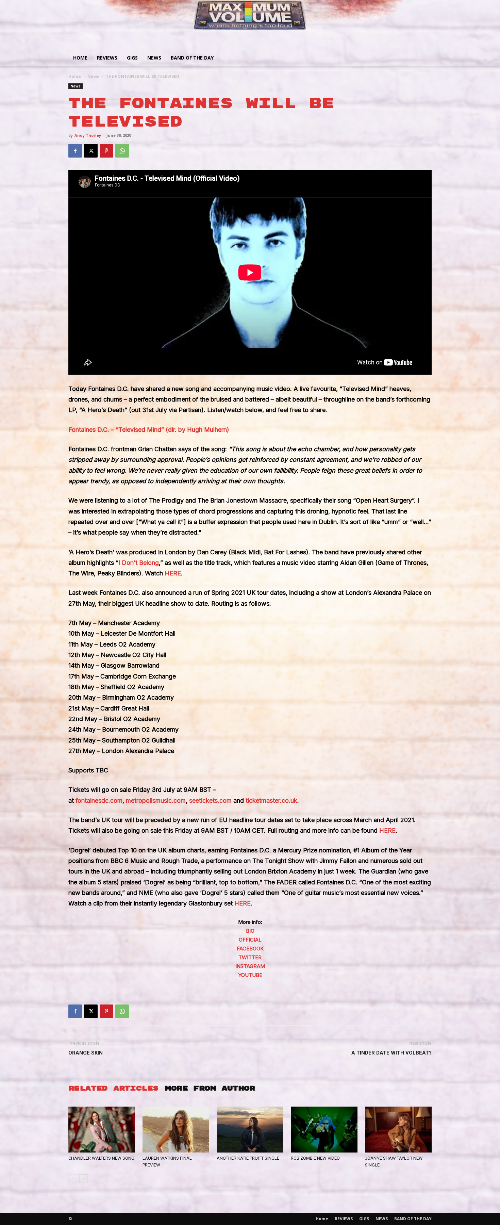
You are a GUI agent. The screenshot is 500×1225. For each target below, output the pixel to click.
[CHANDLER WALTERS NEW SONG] (101, 1130)
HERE (173, 573)
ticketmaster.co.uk (271, 800)
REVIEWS (107, 57)
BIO (250, 931)
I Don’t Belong (138, 562)
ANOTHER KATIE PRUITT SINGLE (248, 1158)
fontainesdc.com (99, 800)
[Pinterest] (106, 151)
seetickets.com (210, 800)
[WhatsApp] (122, 151)
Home (80, 57)
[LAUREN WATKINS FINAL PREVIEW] (176, 1130)
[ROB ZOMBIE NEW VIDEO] (324, 1130)
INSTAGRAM (250, 966)
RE (247, 903)
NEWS (154, 57)
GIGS (132, 57)
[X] (91, 151)
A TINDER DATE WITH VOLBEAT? (391, 1053)
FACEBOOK (250, 948)
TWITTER (250, 957)
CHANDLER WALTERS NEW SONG (101, 1158)
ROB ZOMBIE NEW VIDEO (315, 1158)
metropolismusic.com (156, 800)
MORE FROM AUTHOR (210, 1088)
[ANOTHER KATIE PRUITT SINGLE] (250, 1130)
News (93, 76)
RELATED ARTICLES (113, 1088)
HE (238, 903)
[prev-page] (72, 1178)
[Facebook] (75, 151)
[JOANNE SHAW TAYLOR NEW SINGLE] (398, 1130)
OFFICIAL (250, 939)
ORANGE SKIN (85, 1053)
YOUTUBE (250, 975)
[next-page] (83, 1178)
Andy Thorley (87, 135)
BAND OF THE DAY (192, 57)
